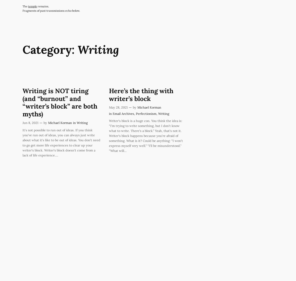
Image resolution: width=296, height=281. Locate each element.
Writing (82, 123)
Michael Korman (60, 123)
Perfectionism (146, 114)
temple (32, 6)
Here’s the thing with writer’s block (141, 94)
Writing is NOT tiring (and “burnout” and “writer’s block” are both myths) (60, 102)
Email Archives (123, 114)
